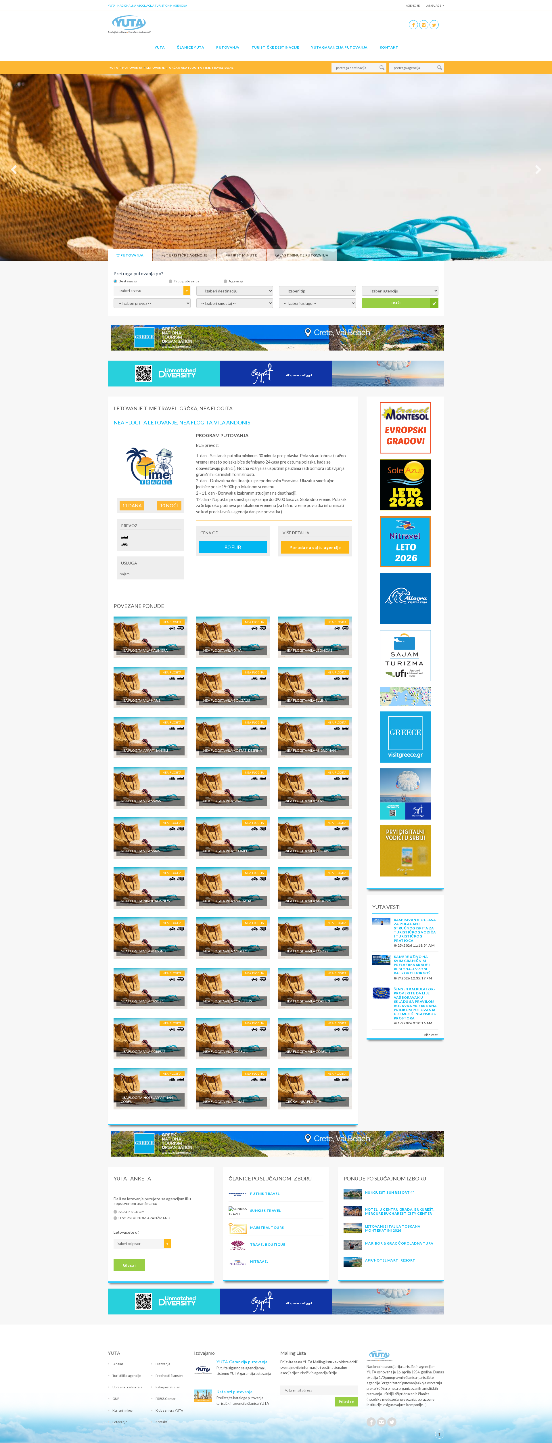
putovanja (132, 67)
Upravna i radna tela (127, 1387)
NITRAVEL (259, 1261)
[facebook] (413, 24)
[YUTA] (129, 24)
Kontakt (389, 47)
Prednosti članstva (169, 1375)
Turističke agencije (126, 1375)
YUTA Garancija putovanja (241, 1361)
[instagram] (423, 24)
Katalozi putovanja (234, 1391)
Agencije (413, 5)
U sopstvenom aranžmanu (144, 1218)
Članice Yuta (190, 47)
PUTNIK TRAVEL (264, 1193)
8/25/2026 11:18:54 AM (414, 945)
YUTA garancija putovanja (339, 47)
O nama (118, 1364)
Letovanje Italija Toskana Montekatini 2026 (392, 1228)
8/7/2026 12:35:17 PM (413, 978)
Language (433, 5)
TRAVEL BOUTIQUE (267, 1244)
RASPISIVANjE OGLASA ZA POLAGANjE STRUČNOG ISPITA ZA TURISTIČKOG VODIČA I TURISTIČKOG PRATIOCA (415, 930)
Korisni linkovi (122, 1410)
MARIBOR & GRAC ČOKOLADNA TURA (399, 1243)
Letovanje (119, 1422)
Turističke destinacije (275, 47)
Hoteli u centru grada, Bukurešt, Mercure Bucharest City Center (399, 1211)
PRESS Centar (166, 1398)
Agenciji (236, 281)
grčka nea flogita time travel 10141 (201, 67)
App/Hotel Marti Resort (390, 1260)
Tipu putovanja (187, 281)
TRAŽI (396, 303)
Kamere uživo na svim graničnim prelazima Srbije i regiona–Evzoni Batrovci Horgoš (412, 964)
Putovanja (227, 47)
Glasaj (129, 1265)
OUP (115, 1398)
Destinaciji (127, 281)
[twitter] (434, 24)
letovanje (155, 67)
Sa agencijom (131, 1212)
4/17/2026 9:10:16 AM (413, 1023)
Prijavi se (346, 1401)
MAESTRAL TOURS (267, 1227)
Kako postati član (168, 1387)
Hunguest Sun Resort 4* (389, 1192)
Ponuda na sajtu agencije (315, 547)
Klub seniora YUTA (169, 1410)
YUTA (160, 47)
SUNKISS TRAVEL (265, 1210)
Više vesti (431, 1035)
